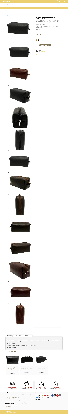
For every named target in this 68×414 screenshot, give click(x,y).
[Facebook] (4, 1)
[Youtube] (8, 1)
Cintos (29, 4)
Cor (37, 37)
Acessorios (17, 4)
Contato (50, 4)
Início (7, 8)
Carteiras (25, 4)
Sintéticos (38, 4)
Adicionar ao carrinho (45, 45)
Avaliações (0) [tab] (28, 335)
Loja (47, 4)
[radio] (36, 40)
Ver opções (12, 373)
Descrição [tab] (9, 335)
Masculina (43, 4)
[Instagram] (6, 1)
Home (13, 4)
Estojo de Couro (41, 52)
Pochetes (34, 4)
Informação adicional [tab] (18, 335)
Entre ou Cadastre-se (61, 1)
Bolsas (21, 4)
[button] (7, 15)
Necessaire (11, 8)
